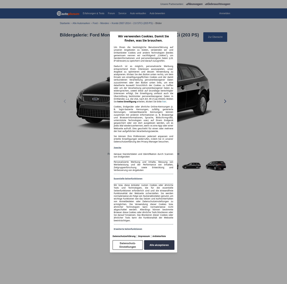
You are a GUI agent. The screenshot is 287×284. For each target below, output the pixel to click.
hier (164, 101)
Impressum (144, 236)
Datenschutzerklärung (124, 236)
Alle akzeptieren (159, 245)
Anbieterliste (159, 236)
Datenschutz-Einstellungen (127, 245)
